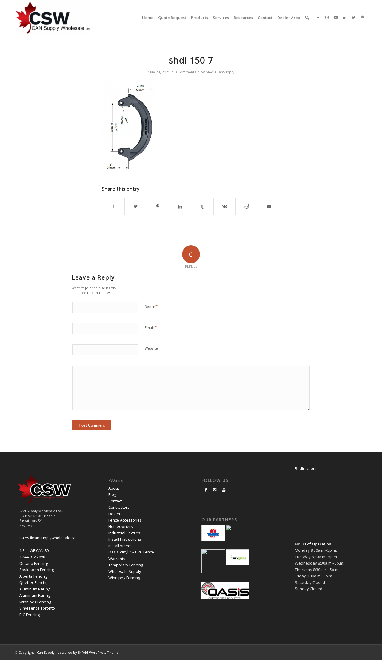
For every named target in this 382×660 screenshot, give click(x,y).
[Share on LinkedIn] (180, 206)
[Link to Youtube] (335, 17)
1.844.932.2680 (32, 556)
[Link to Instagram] (326, 17)
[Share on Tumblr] (202, 206)
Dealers (115, 513)
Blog (112, 494)
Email (151, 327)
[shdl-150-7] (128, 170)
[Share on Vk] (225, 206)
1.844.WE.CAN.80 (34, 550)
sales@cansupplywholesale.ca (47, 537)
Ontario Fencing (33, 563)
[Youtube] (223, 489)
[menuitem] (148, 17)
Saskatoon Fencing (36, 569)
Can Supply (46, 652)
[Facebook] (205, 489)
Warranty (116, 558)
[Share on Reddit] (247, 206)
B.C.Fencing (29, 614)
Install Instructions (124, 539)
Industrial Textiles (124, 533)
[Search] (307, 17)
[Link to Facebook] (317, 17)
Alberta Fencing (33, 576)
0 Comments (185, 72)
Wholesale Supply (124, 571)
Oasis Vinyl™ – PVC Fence (131, 552)
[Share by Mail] (269, 206)
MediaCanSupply (220, 72)
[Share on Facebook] (113, 206)
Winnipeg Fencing (35, 602)
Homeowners (120, 526)
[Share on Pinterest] (158, 206)
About (113, 488)
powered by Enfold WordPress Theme (88, 652)
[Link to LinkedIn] (344, 17)
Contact (115, 501)
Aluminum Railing (34, 589)
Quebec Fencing (33, 582)
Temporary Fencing (125, 565)
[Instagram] (214, 489)
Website (151, 348)
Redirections (306, 468)
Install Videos (120, 545)
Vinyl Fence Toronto (37, 608)
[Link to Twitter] (353, 17)
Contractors (119, 507)
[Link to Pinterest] (362, 17)
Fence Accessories (125, 520)
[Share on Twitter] (136, 206)
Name (151, 306)
